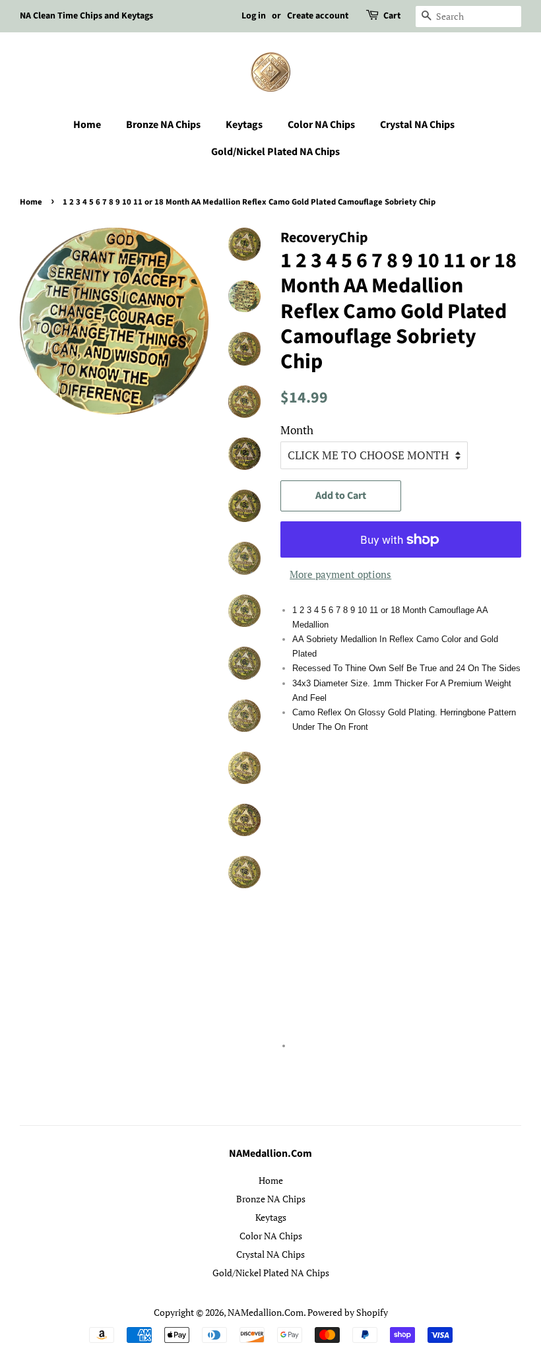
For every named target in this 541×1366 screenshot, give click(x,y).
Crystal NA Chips (417, 124)
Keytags (244, 124)
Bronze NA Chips (163, 124)
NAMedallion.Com (265, 1312)
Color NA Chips (321, 124)
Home (87, 124)
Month (296, 430)
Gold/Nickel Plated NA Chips (275, 152)
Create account (317, 15)
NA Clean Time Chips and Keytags (86, 15)
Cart (391, 15)
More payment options (340, 574)
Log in (253, 15)
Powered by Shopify (347, 1312)
